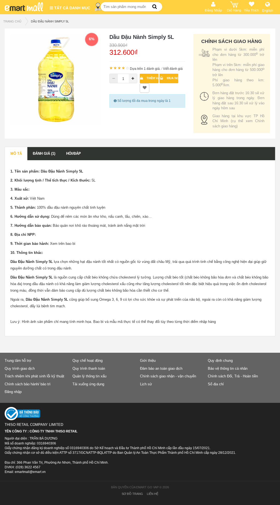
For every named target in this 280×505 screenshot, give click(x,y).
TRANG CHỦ (12, 21)
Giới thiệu (148, 360)
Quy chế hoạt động (87, 360)
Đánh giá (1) (44, 153)
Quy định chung (220, 360)
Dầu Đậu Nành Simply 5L (50, 21)
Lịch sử (146, 384)
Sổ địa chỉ (216, 384)
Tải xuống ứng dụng (88, 384)
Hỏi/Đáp (73, 153)
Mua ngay (172, 78)
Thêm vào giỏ (152, 78)
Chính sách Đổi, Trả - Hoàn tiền (233, 376)
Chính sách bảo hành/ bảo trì (28, 384)
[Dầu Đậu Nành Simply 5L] (55, 79)
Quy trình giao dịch (20, 368)
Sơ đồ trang (132, 493)
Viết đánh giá (173, 69)
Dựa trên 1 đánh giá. (145, 69)
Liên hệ (152, 493)
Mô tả (16, 153)
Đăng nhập (13, 392)
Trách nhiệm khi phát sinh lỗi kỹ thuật (34, 376)
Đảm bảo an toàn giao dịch (161, 368)
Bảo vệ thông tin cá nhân (227, 368)
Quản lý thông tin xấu (89, 376)
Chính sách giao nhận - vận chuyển (168, 376)
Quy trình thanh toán (88, 368)
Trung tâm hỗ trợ (18, 360)
